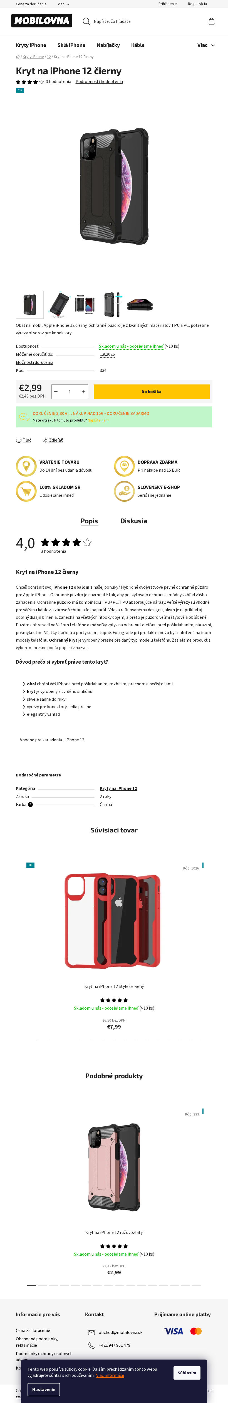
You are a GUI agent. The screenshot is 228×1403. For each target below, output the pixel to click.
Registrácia (197, 4)
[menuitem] (31, 44)
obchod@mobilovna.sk (120, 1332)
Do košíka (152, 392)
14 (185, 1285)
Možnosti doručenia (34, 362)
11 (152, 1285)
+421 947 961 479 (114, 1345)
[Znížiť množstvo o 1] (56, 392)
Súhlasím (187, 1373)
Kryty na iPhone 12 (118, 788)
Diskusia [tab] (133, 521)
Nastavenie (43, 1390)
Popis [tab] (89, 521)
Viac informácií (110, 1375)
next (208, 949)
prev (20, 949)
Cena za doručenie (31, 4)
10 (141, 1285)
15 (196, 1285)
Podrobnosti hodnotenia (99, 82)
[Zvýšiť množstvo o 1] (84, 392)
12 (163, 1285)
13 (174, 1285)
